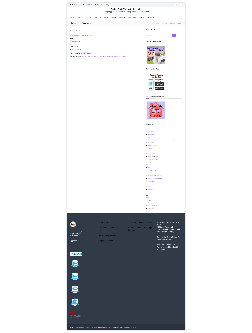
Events (150, 148)
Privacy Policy (104, 222)
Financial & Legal (152, 151)
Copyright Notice (106, 241)
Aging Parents (152, 131)
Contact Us (150, 17)
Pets (149, 167)
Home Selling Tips (153, 159)
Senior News (151, 181)
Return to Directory (76, 31)
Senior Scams (152, 184)
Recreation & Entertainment (155, 175)
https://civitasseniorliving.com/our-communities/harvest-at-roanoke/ (104, 56)
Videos (141, 17)
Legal (149, 164)
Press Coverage (152, 170)
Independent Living (153, 162)
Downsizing (151, 142)
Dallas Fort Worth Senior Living (126, 9)
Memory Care (89, 35)
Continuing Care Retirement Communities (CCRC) (161, 140)
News (113, 17)
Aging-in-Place (152, 134)
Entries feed (151, 203)
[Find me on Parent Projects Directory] (74, 244)
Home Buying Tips (153, 156)
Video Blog (151, 189)
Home (72, 17)
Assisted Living (79, 35)
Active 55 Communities (154, 129)
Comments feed (152, 205)
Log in (149, 200)
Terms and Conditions (108, 235)
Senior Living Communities (155, 178)
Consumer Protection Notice (140, 222)
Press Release (152, 173)
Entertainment (152, 145)
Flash (113, 327)
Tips (149, 186)
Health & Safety (152, 153)
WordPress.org (152, 208)
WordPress (133, 327)
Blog (149, 137)
